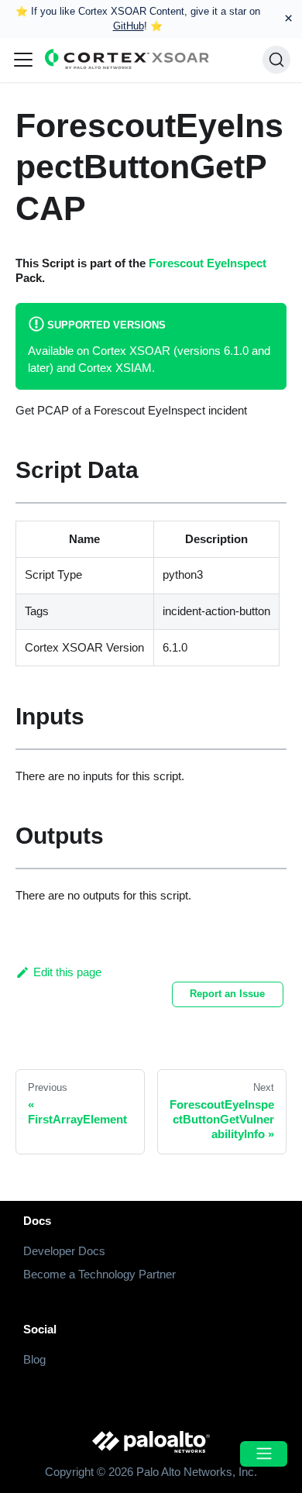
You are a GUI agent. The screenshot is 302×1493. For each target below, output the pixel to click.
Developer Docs (64, 1250)
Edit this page (67, 972)
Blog (34, 1359)
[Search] (276, 60)
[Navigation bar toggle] (23, 59)
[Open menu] (263, 1454)
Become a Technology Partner (99, 1274)
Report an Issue (227, 993)
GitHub (128, 26)
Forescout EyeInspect (207, 263)
